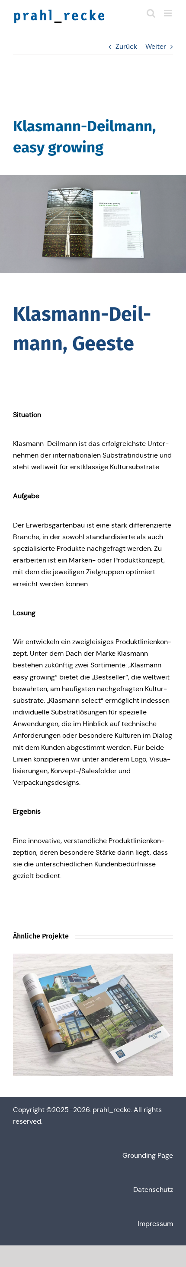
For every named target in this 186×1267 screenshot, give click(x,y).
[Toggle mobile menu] (168, 13)
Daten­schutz (153, 1189)
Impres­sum (155, 1224)
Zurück (126, 46)
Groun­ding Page (147, 1155)
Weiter (155, 46)
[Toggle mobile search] (151, 13)
